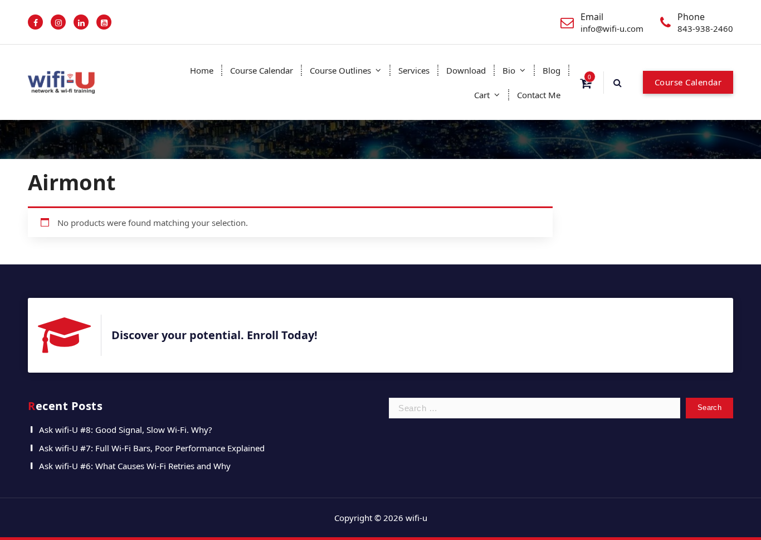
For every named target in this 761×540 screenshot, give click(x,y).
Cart (482, 94)
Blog (551, 70)
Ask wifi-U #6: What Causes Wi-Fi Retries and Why (135, 465)
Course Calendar (261, 70)
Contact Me (538, 94)
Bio (509, 70)
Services (414, 70)
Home (201, 70)
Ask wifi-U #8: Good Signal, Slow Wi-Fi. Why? (125, 429)
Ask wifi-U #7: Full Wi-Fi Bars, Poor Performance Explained (152, 448)
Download (466, 70)
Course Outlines (340, 70)
